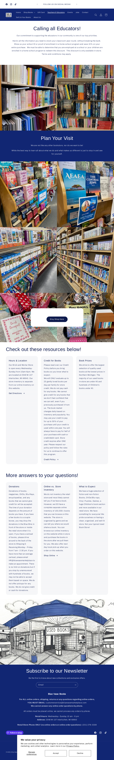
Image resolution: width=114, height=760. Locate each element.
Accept (56, 753)
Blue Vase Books (16, 752)
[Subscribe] (75, 685)
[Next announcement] (76, 4)
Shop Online (49, 555)
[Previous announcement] (37, 4)
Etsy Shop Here (57, 319)
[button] (29, 12)
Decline (80, 753)
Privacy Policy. (72, 746)
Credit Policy (49, 459)
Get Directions (15, 393)
